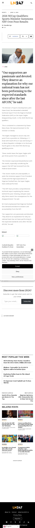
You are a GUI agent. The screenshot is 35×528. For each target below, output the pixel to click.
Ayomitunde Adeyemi (8, 427)
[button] (32, 250)
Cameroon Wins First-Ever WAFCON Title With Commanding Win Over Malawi (25, 425)
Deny (17, 271)
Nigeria (4, 444)
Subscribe (27, 301)
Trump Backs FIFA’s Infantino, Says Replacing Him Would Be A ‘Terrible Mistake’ (25, 449)
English (8, 526)
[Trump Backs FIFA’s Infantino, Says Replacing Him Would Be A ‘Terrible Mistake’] (25, 438)
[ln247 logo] (17, 2)
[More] (31, 36)
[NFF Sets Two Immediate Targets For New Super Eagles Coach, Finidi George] (23, 238)
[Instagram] (19, 522)
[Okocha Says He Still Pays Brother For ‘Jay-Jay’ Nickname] (9, 414)
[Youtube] (6, 522)
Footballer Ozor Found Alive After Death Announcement (9, 449)
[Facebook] (11, 522)
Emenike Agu (8, 25)
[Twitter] (15, 522)
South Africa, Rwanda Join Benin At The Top (9, 397)
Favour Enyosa (6, 452)
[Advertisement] (17, 334)
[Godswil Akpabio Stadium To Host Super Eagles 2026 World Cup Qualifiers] (8, 238)
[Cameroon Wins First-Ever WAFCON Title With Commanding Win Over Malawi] (25, 414)
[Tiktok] (24, 522)
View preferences (17, 277)
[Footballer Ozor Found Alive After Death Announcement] (9, 438)
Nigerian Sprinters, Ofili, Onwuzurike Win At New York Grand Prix (25, 398)
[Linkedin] (28, 522)
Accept (17, 266)
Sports (4, 12)
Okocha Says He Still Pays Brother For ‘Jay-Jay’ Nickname (8, 424)
